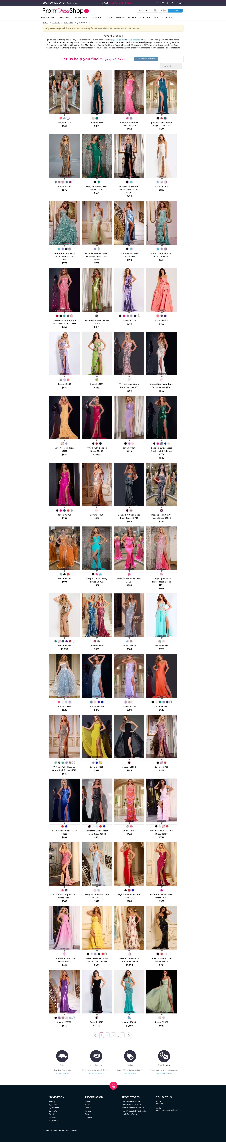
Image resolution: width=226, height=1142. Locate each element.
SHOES (168, 18)
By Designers (54, 1108)
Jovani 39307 (161, 1022)
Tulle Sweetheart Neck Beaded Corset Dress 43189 (97, 256)
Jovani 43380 (97, 515)
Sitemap (52, 1101)
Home (45, 22)
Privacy (88, 1111)
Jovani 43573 (161, 706)
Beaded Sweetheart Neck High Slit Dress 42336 (161, 451)
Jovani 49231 (96, 384)
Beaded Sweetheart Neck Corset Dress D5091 (129, 189)
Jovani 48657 (161, 320)
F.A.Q (87, 1104)
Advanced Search (146, 59)
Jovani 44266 (129, 831)
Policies (88, 1108)
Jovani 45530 (129, 320)
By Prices (52, 1114)
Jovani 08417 (64, 706)
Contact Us (161, 3)
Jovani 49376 (96, 646)
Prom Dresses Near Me (130, 1101)
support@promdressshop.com (168, 1110)
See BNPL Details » (62, 1073)
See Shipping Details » (164, 1073)
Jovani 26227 (96, 1022)
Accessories (53, 1120)
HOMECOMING (81, 18)
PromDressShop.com (52, 1130)
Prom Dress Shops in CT (131, 1104)
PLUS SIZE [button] (144, 18)
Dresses (56, 22)
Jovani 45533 (64, 384)
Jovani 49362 (161, 186)
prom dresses (133, 39)
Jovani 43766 (161, 767)
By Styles (52, 1117)
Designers (68, 22)
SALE (156, 18)
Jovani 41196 (129, 448)
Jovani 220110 (64, 1022)
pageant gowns (118, 39)
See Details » (72, 3)
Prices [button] (131, 18)
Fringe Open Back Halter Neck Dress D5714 (161, 582)
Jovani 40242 (129, 706)
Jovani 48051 (64, 646)
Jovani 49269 (97, 122)
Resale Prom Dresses (129, 1114)
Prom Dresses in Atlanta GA (132, 1108)
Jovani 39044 (129, 1022)
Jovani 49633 (161, 646)
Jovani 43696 (129, 767)
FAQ (171, 3)
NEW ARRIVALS (47, 18)
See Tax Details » (130, 1073)
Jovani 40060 (97, 706)
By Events (53, 1111)
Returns (88, 1114)
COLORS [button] (96, 18)
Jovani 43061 (64, 515)
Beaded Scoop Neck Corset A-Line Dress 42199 (64, 256)
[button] (175, 10)
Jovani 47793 (64, 186)
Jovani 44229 (64, 579)
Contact (88, 1101)
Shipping (180, 3)
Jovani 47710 (64, 122)
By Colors (53, 1104)
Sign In (142, 11)
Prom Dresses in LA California (133, 1111)
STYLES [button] (108, 18)
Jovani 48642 (129, 646)
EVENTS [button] (119, 18)
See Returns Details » (96, 1073)
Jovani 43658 (96, 767)
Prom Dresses (65, 18)
